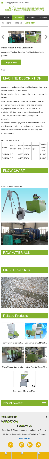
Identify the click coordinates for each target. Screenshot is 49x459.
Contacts (43, 17)
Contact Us (9, 417)
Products (18, 17)
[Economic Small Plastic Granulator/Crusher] (36, 331)
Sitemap (25, 434)
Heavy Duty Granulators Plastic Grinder (20, 343)
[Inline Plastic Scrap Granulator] (36, 355)
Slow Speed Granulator (13, 367)
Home (6, 17)
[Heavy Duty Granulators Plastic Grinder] (13, 331)
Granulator (29, 23)
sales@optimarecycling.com (17, 3)
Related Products (15, 315)
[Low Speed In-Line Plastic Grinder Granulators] (24, 379)
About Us (31, 17)
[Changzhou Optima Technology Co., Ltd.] (24, 7)
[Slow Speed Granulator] (13, 355)
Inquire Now (11, 62)
